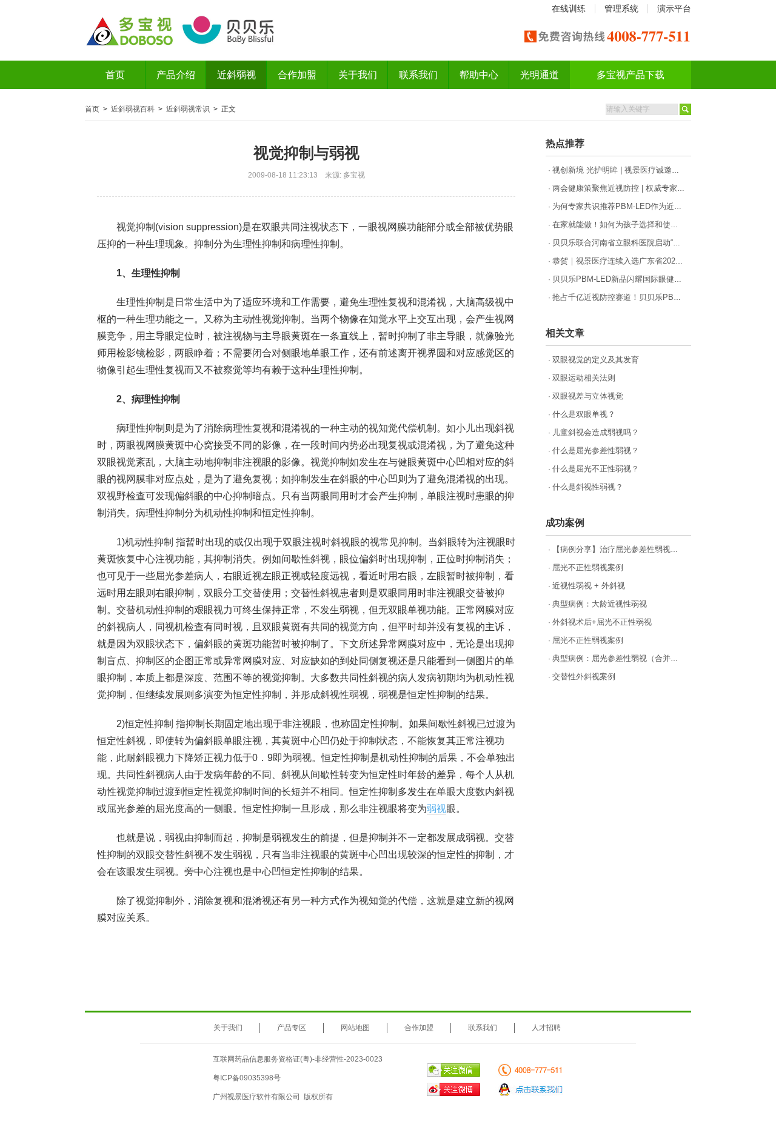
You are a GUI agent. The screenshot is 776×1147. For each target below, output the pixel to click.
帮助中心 (479, 75)
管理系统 (621, 8)
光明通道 (539, 75)
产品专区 (291, 1027)
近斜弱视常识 (188, 109)
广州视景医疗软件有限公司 (256, 1096)
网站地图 (355, 1027)
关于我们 (357, 75)
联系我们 (418, 75)
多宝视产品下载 (630, 75)
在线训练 (569, 8)
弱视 (436, 808)
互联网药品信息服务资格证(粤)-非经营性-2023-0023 (298, 1059)
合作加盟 (297, 75)
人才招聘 (546, 1027)
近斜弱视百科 (133, 109)
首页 (115, 75)
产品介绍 (175, 75)
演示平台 (674, 8)
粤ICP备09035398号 (247, 1078)
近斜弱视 (236, 75)
